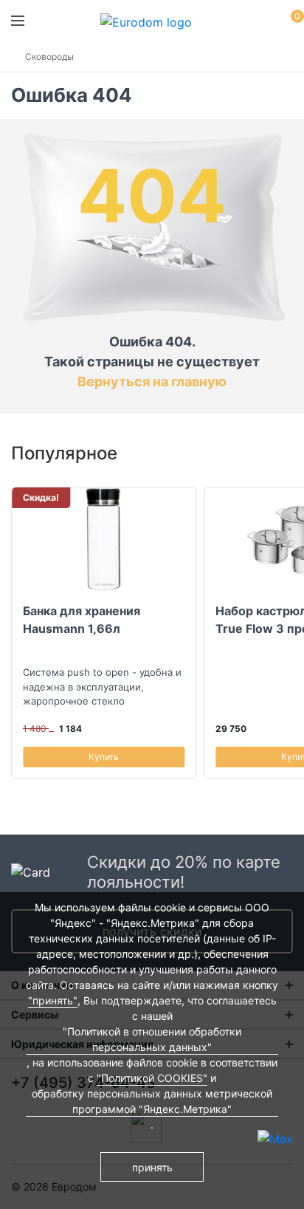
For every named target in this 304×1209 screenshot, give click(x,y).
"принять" (52, 1000)
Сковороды (49, 56)
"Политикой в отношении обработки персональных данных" (152, 1039)
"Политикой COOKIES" (152, 1078)
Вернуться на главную (152, 381)
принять (152, 1167)
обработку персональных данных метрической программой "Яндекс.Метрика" (152, 1101)
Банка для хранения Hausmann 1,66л (81, 619)
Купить (104, 756)
